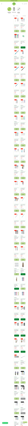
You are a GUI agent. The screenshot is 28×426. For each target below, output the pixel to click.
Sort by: (14, 15)
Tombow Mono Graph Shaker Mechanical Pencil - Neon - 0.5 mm (23, 125)
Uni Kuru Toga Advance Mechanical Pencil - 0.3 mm (23, 108)
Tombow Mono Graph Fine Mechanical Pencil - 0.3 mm (16, 108)
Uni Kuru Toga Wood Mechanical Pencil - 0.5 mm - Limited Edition (16, 255)
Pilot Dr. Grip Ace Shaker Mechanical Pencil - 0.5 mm (16, 394)
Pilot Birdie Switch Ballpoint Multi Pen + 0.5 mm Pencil (23, 363)
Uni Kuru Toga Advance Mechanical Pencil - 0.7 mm (16, 379)
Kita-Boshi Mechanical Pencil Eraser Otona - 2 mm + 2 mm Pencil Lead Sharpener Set (23, 272)
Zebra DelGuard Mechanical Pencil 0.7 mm (16, 42)
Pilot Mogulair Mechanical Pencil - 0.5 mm (16, 157)
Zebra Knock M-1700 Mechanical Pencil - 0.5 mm (23, 238)
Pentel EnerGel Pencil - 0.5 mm (16, 58)
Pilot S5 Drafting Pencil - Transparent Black (23, 75)
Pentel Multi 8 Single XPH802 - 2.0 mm (16, 314)
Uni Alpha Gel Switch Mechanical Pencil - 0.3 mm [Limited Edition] (23, 255)
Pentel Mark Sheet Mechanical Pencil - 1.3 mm (23, 59)
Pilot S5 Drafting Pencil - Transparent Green (16, 91)
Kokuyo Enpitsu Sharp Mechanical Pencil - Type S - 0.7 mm (16, 301)
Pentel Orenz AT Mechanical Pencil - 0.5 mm (16, 410)
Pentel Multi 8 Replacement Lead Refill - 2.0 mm (16, 363)
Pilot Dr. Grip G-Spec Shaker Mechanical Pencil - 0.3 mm (23, 91)
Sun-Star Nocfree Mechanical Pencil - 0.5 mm (16, 189)
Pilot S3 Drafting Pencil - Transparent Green (16, 75)
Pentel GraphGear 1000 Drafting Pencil (16, 271)
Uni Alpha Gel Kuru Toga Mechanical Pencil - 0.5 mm (16, 173)
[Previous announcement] (1, 1)
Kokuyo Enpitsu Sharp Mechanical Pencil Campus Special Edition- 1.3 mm (23, 223)
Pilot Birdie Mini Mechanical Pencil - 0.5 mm (23, 410)
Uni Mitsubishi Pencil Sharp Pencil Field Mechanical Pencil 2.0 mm (23, 190)
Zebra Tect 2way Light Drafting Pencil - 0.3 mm (16, 26)
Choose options (17, 31)
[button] (2, 4)
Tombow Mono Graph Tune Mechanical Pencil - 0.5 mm (16, 238)
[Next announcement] (26, 1)
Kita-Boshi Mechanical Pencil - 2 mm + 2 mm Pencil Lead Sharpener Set (16, 286)
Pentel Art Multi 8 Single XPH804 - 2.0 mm (16, 347)
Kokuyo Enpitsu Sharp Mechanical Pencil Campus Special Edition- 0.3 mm (23, 207)
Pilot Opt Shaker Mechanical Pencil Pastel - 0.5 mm (23, 140)
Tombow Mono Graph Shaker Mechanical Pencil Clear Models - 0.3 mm (16, 141)
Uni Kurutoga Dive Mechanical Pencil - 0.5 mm (16, 206)
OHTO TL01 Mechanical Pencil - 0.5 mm (16, 124)
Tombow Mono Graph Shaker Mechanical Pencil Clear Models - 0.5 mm (23, 380)
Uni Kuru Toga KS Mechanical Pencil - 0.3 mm (16, 424)
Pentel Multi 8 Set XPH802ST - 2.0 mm (23, 314)
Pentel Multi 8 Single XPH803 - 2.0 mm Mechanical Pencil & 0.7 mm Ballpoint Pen (16, 332)
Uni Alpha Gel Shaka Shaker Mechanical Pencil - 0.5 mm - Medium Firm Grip (23, 158)
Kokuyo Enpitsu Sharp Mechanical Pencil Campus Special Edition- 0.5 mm (16, 223)
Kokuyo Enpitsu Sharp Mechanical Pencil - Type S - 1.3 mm (23, 301)
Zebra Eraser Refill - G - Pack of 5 (23, 42)
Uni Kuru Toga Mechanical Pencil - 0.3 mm (23, 26)
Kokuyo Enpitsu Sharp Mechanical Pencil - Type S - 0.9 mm (23, 286)
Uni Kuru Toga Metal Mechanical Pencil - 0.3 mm (23, 394)
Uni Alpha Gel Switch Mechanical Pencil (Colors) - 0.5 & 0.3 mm (23, 174)
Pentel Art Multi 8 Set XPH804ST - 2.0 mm (23, 347)
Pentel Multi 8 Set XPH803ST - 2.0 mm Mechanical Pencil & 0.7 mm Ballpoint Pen (23, 332)
